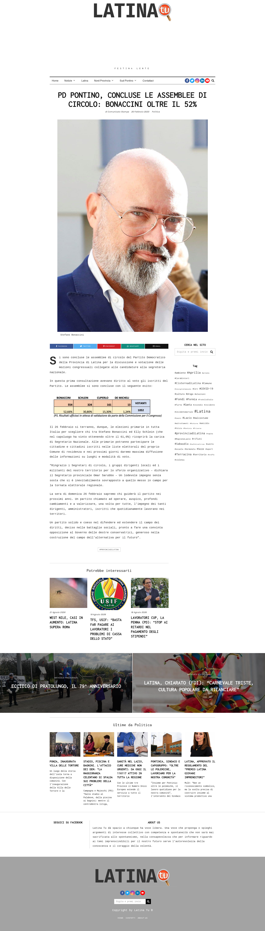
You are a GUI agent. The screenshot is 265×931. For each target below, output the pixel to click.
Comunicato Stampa (118, 111)
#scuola (179, 449)
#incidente (209, 405)
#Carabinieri (182, 378)
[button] (211, 352)
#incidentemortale (184, 412)
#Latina (202, 411)
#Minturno (194, 423)
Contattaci (148, 80)
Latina (84, 80)
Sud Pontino (126, 80)
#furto (178, 405)
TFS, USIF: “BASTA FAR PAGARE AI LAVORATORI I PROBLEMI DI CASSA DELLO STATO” (106, 629)
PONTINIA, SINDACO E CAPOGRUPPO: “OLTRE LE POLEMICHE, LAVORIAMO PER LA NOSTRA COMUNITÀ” (165, 769)
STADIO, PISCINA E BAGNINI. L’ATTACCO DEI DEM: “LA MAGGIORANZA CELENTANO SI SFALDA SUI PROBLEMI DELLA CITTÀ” (98, 773)
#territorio (199, 454)
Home (55, 80)
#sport (209, 449)
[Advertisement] (132, 44)
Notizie (68, 80)
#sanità (209, 444)
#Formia (191, 399)
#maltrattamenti (181, 423)
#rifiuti (197, 438)
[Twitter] (192, 80)
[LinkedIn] (202, 80)
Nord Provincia (102, 80)
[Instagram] (197, 80)
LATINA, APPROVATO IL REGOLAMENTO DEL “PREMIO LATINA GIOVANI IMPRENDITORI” (200, 769)
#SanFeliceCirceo (197, 444)
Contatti (130, 918)
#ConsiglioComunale (183, 389)
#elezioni (200, 394)
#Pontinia (187, 428)
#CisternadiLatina (188, 383)
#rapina (209, 434)
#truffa (211, 455)
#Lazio (187, 417)
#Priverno (197, 428)
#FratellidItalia (205, 399)
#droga (189, 394)
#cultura (179, 394)
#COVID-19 (206, 388)
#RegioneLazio (183, 439)
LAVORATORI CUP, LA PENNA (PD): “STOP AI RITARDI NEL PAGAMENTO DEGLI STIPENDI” (149, 627)
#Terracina (183, 454)
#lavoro (178, 418)
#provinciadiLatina (109, 549)
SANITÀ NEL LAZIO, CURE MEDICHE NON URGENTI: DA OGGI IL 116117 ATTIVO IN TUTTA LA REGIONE (131, 769)
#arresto (205, 373)
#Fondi (180, 399)
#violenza (179, 460)
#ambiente (180, 372)
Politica (156, 111)
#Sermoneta (190, 449)
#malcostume (200, 417)
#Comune (207, 383)
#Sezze (200, 449)
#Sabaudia (181, 443)
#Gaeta (187, 404)
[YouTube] (207, 80)
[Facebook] (187, 80)
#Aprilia (194, 372)
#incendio (198, 405)
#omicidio (204, 423)
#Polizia (178, 428)
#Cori (195, 389)
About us (143, 918)
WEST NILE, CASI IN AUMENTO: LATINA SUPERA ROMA (66, 622)
